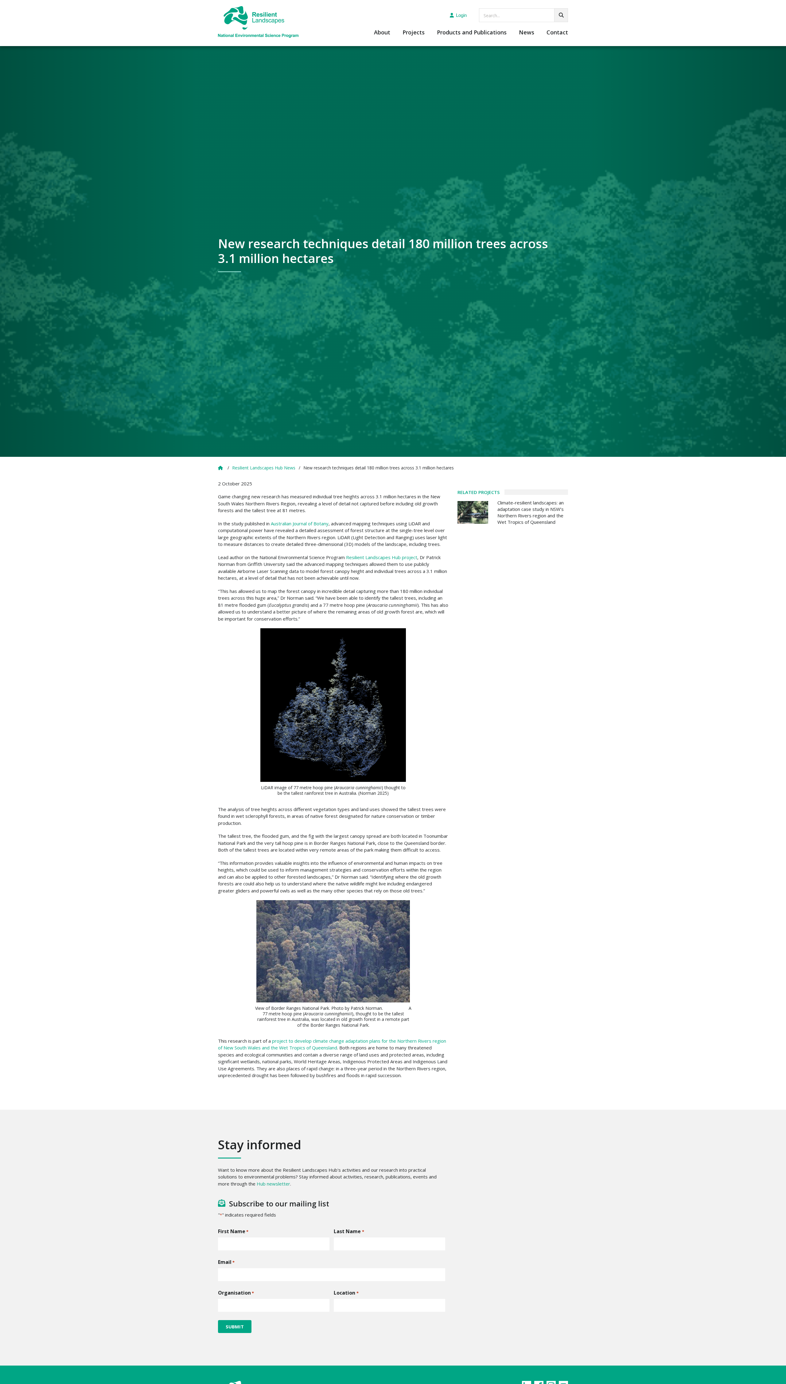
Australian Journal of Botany (300, 523)
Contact (557, 32)
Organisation (236, 1292)
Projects (414, 32)
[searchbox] (523, 15)
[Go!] (561, 15)
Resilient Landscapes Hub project (381, 557)
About (382, 32)
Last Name (349, 1231)
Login (461, 15)
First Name (233, 1231)
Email (226, 1262)
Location (346, 1292)
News (526, 32)
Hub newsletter (273, 1184)
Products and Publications (472, 32)
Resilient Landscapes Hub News (263, 468)
